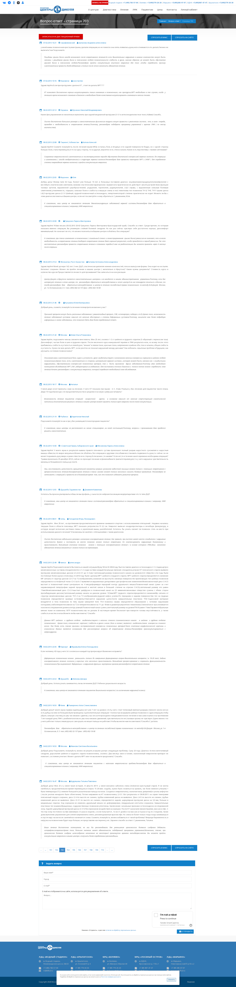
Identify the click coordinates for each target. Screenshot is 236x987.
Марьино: (167, 3)
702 (56, 850)
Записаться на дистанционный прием (60, 36)
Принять (171, 980)
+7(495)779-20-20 (154, 3)
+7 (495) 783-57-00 (130, 3)
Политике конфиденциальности (111, 977)
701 (50, 850)
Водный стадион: (116, 3)
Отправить (187, 931)
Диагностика (109, 9)
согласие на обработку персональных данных (121, 930)
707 (85, 850)
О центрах (93, 9)
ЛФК (135, 9)
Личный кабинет (189, 9)
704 (68, 850)
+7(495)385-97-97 (179, 3)
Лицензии (191, 982)
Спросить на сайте (184, 37)
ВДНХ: (190, 3)
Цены (160, 9)
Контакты (172, 9)
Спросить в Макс (159, 37)
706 (79, 850)
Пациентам (147, 9)
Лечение (124, 9)
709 (96, 850)
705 (73, 850)
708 (90, 850)
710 (102, 850)
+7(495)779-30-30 (226, 3)
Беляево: (143, 3)
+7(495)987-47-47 (200, 3)
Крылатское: (214, 3)
